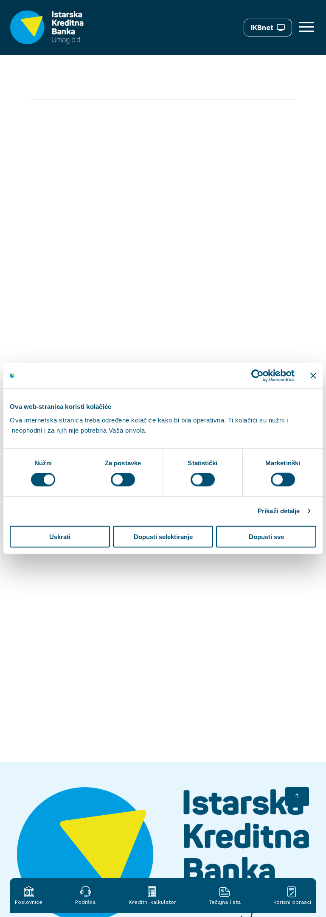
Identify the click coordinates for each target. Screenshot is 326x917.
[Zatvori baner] (313, 376)
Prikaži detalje (279, 510)
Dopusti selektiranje (163, 536)
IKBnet (262, 27)
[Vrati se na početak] (297, 796)
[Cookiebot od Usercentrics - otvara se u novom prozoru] (257, 375)
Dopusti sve (266, 536)
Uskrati (59, 536)
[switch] (123, 479)
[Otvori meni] (307, 27)
